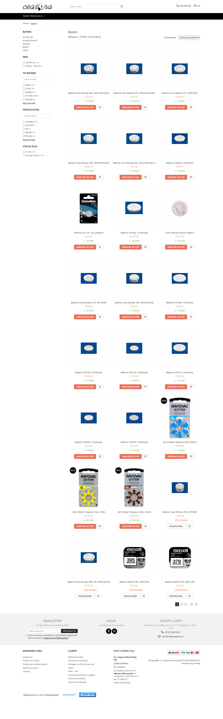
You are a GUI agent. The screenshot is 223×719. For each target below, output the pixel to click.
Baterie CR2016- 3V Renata (134, 442)
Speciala (29, 99)
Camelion (29, 121)
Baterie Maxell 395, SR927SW (134, 581)
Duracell (29, 125)
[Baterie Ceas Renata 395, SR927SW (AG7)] (89, 138)
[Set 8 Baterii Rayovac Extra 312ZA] (134, 487)
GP (26, 128)
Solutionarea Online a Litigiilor (81, 675)
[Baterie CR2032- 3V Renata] (89, 418)
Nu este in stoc (32, 155)
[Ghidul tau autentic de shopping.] (69, 694)
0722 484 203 (172, 632)
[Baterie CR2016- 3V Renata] (134, 418)
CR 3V (25, 50)
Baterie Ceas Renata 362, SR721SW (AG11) (134, 162)
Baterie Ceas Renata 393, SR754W (180, 512)
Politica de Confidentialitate (56, 638)
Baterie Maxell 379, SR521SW (179, 581)
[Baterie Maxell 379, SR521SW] (180, 557)
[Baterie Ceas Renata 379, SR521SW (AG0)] (134, 69)
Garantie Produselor (77, 682)
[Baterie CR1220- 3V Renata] (89, 348)
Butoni (26, 47)
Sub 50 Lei (30, 62)
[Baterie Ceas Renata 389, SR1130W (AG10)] (89, 557)
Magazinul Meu (32, 650)
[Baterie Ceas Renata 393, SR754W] (180, 487)
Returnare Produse (76, 678)
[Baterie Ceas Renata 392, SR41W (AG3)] (134, 278)
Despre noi (27, 657)
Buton (28, 85)
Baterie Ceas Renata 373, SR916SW (179, 93)
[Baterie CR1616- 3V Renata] (180, 348)
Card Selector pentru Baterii (180, 232)
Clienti (72, 650)
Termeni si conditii (31, 660)
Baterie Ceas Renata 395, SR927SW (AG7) (88, 162)
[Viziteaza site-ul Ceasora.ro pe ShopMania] (87, 694)
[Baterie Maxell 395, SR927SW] (134, 557)
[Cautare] (121, 6)
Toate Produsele (33, 16)
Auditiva (29, 92)
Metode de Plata (75, 657)
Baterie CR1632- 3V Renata (134, 232)
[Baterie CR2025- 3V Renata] (180, 138)
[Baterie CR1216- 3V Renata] (134, 348)
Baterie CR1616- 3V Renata (179, 372)
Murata (28, 136)
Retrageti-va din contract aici (81, 664)
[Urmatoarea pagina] (196, 604)
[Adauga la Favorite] (99, 107)
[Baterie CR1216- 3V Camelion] (89, 208)
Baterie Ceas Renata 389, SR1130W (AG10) (89, 581)
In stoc (28, 151)
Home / (27, 23)
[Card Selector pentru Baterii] (180, 208)
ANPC (70, 667)
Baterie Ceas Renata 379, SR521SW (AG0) (134, 93)
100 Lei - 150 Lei (32, 66)
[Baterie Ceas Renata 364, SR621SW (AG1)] (89, 69)
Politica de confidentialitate (35, 664)
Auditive (26, 43)
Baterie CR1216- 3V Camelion (88, 232)
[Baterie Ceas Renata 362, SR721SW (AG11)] (134, 138)
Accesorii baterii (30, 40)
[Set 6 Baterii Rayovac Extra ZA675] (180, 418)
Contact (26, 671)
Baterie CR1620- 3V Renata (179, 302)
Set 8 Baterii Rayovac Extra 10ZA (89, 512)
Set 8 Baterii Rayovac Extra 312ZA (134, 512)
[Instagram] (114, 631)
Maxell (28, 132)
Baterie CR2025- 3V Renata (179, 162)
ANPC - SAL (73, 671)
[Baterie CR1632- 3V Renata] (134, 208)
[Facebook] (108, 631)
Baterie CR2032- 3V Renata (88, 442)
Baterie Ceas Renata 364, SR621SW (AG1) (88, 93)
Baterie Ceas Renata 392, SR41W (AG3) (134, 302)
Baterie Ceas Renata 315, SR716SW (88, 302)
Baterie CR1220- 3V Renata (88, 372)
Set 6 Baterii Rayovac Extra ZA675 (180, 442)
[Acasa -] (38, 6)
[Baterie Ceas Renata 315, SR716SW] (89, 278)
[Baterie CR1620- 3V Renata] (180, 278)
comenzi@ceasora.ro (172, 636)
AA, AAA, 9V (28, 37)
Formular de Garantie (78, 660)
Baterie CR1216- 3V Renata (134, 372)
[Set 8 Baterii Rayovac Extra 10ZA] (89, 487)
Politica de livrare (30, 667)
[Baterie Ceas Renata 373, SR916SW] (180, 69)
